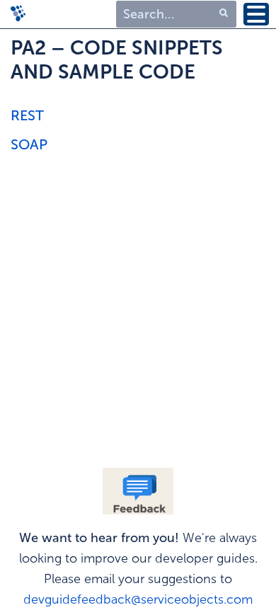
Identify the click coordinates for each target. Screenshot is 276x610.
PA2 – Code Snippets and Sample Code (117, 60)
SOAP (29, 144)
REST (27, 115)
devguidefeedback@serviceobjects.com (138, 599)
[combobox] (176, 14)
